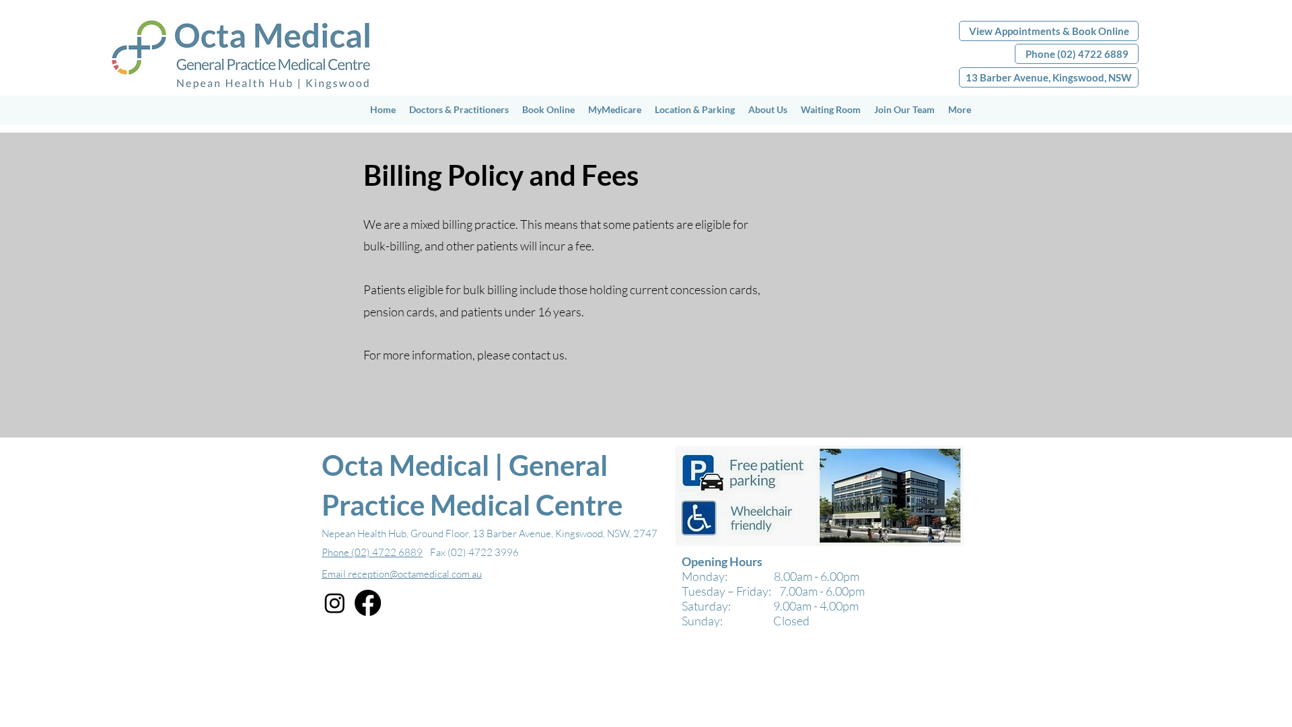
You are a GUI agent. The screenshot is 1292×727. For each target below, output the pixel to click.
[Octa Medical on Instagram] (335, 603)
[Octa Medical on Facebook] (368, 603)
